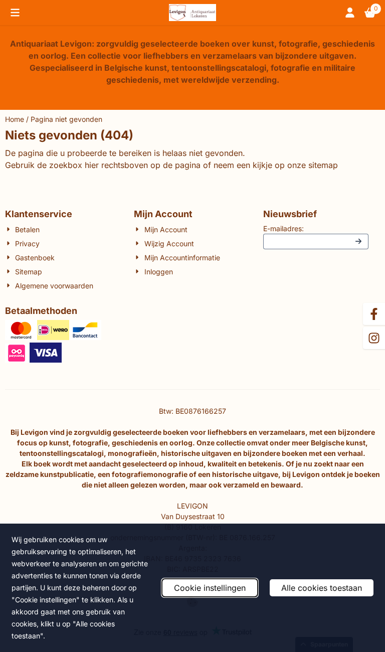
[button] (15, 13)
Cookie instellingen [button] (210, 588)
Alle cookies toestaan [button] (321, 588)
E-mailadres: (283, 228)
